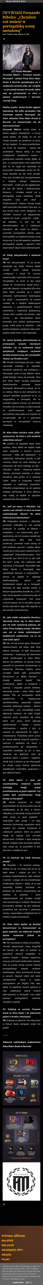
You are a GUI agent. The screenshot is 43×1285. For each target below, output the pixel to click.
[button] (4, 39)
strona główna (13, 1235)
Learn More (18, 1283)
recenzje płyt (12, 1249)
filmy (6, 1259)
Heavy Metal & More (16, 1)
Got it (28, 1283)
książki (6, 1254)
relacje (8, 1245)
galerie (7, 1240)
